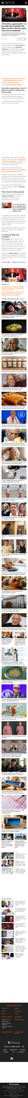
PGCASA (4, 1087)
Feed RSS (5, 1049)
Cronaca (4, 1008)
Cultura (4, 1014)
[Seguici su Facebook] (11, 1059)
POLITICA (7, 6)
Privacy (16, 1090)
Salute (16, 1014)
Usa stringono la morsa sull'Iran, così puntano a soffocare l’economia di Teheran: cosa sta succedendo (12, 293)
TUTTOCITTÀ (15, 1087)
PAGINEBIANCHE (9, 1087)
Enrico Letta (6, 262)
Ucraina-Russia (19, 1019)
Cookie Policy (21, 1090)
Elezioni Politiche (7, 1032)
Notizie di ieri (5, 1021)
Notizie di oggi (6, 1019)
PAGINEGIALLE (13, 1086)
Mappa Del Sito (13, 1049)
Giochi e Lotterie (7, 1016)
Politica (17, 1008)
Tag (13, 1052)
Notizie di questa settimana (6, 1024)
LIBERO (4, 1086)
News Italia (21, 1052)
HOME (3, 6)
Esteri (3, 1011)
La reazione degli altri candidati (12, 84)
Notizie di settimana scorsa (7, 1027)
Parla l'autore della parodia (11, 82)
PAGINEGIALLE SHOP (21, 1086)
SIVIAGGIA (24, 1087)
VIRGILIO (8, 1086)
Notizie (15, 1042)
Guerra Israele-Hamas (19, 1032)
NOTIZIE (10, 3)
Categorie (22, 1049)
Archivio (6, 1052)
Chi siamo (5, 1090)
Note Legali (11, 1090)
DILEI (20, 1087)
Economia (18, 1011)
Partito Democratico (18, 262)
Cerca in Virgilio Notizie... (12, 1046)
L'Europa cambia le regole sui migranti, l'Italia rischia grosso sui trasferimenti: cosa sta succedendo (13, 288)
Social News (18, 1016)
